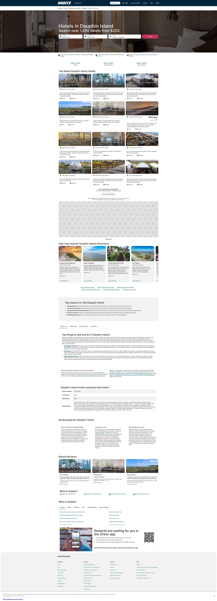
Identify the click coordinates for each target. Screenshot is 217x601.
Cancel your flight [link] (140, 570)
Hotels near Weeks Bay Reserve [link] (68, 518)
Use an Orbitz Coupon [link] (141, 575)
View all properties (108, 194)
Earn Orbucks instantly (67, 54)
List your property (135, 3)
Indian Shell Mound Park (71, 356)
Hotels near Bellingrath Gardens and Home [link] (71, 515)
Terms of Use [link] (113, 570)
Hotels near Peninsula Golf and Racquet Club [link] (71, 521)
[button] (108, 420)
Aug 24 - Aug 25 (108, 63)
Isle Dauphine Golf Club (71, 345)
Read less (62, 276)
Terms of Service (18, 599)
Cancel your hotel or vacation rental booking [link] (146, 567)
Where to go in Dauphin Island (125, 287)
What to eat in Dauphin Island (111, 289)
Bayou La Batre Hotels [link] (115, 512)
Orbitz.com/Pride (99, 432)
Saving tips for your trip (129, 289)
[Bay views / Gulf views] (142, 173)
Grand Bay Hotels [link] (114, 518)
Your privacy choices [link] (115, 578)
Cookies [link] (112, 567)
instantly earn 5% (145, 54)
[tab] (63, 326)
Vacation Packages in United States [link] (92, 575)
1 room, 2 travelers (118, 37)
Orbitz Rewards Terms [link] (115, 575)
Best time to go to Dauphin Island (91, 289)
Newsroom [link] (60, 575)
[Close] (214, 596)
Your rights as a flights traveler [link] (143, 578)
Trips (151, 3)
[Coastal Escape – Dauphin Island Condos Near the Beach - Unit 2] (108, 116)
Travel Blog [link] (86, 589)
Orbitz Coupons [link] (87, 580)
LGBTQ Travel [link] (87, 583)
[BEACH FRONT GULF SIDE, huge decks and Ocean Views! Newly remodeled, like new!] (75, 87)
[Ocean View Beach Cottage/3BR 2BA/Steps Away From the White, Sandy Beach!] (108, 173)
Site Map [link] (60, 580)
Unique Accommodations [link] (90, 586)
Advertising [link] (60, 586)
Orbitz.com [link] (60, 8)
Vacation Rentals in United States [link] (92, 567)
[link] (72, 494)
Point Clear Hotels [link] (114, 515)
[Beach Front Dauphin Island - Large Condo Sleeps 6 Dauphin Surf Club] (75, 116)
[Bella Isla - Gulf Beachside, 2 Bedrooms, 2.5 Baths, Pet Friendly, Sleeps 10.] (75, 173)
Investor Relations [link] (62, 578)
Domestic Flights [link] (88, 572)
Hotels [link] (65, 8)
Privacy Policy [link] (113, 564)
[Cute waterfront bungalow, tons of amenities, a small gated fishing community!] (142, 116)
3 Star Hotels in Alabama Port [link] (117, 525)
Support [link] (138, 564)
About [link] (59, 564)
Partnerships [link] (61, 572)
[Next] (158, 264)
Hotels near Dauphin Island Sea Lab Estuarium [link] (72, 512)
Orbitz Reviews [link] (87, 578)
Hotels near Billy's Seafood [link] (116, 521)
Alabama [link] (84, 8)
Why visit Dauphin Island (87, 287)
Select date (66, 37)
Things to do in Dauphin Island (105, 287)
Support (145, 3)
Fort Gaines (67, 351)
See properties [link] (64, 281)
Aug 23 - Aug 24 (75, 63)
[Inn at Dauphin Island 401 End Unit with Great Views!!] (108, 145)
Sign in (157, 3)
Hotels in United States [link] (89, 564)
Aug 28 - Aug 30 (141, 63)
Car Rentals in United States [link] (90, 570)
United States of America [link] (75, 8)
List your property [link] (62, 570)
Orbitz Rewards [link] (61, 583)
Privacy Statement (8, 599)
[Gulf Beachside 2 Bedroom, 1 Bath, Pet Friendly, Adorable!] (142, 145)
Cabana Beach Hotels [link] (65, 525)
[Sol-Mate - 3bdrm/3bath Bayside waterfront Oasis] (108, 87)
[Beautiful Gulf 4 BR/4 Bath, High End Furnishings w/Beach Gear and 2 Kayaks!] (142, 87)
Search (150, 36)
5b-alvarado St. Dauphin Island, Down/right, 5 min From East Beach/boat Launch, (131, 372)
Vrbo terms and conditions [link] (116, 572)
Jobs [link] (59, 567)
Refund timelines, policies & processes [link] (145, 572)
